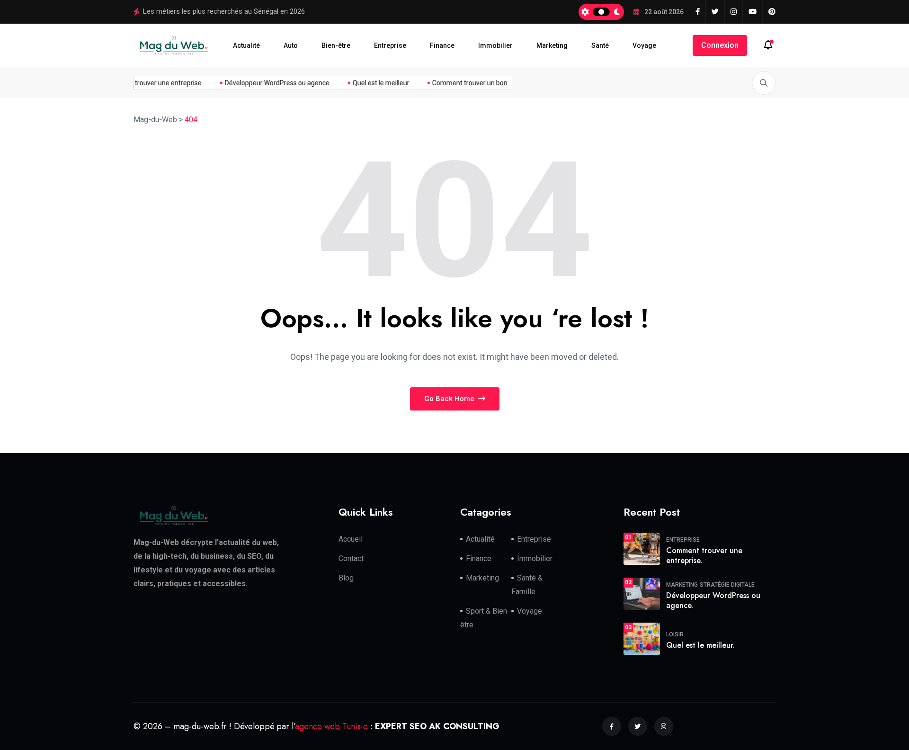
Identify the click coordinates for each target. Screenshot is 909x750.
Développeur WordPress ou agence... (273, 83)
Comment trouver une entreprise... (148, 83)
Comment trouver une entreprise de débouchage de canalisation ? (246, 11)
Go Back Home (450, 398)
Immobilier (495, 45)
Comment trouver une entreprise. (704, 555)
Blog (346, 577)
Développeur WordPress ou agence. (713, 600)
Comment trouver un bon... (466, 83)
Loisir (675, 634)
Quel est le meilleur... (377, 83)
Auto (291, 45)
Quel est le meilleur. (700, 645)
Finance (442, 45)
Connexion (720, 45)
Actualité (246, 45)
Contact (351, 558)
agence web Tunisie (331, 726)
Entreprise (390, 45)
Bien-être (335, 45)
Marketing (552, 45)
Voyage (644, 45)
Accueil (351, 539)
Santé (600, 45)
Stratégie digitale (727, 585)
